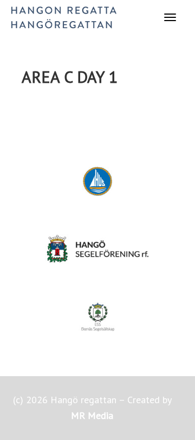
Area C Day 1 (70, 76)
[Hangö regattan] (63, 16)
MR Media (92, 415)
